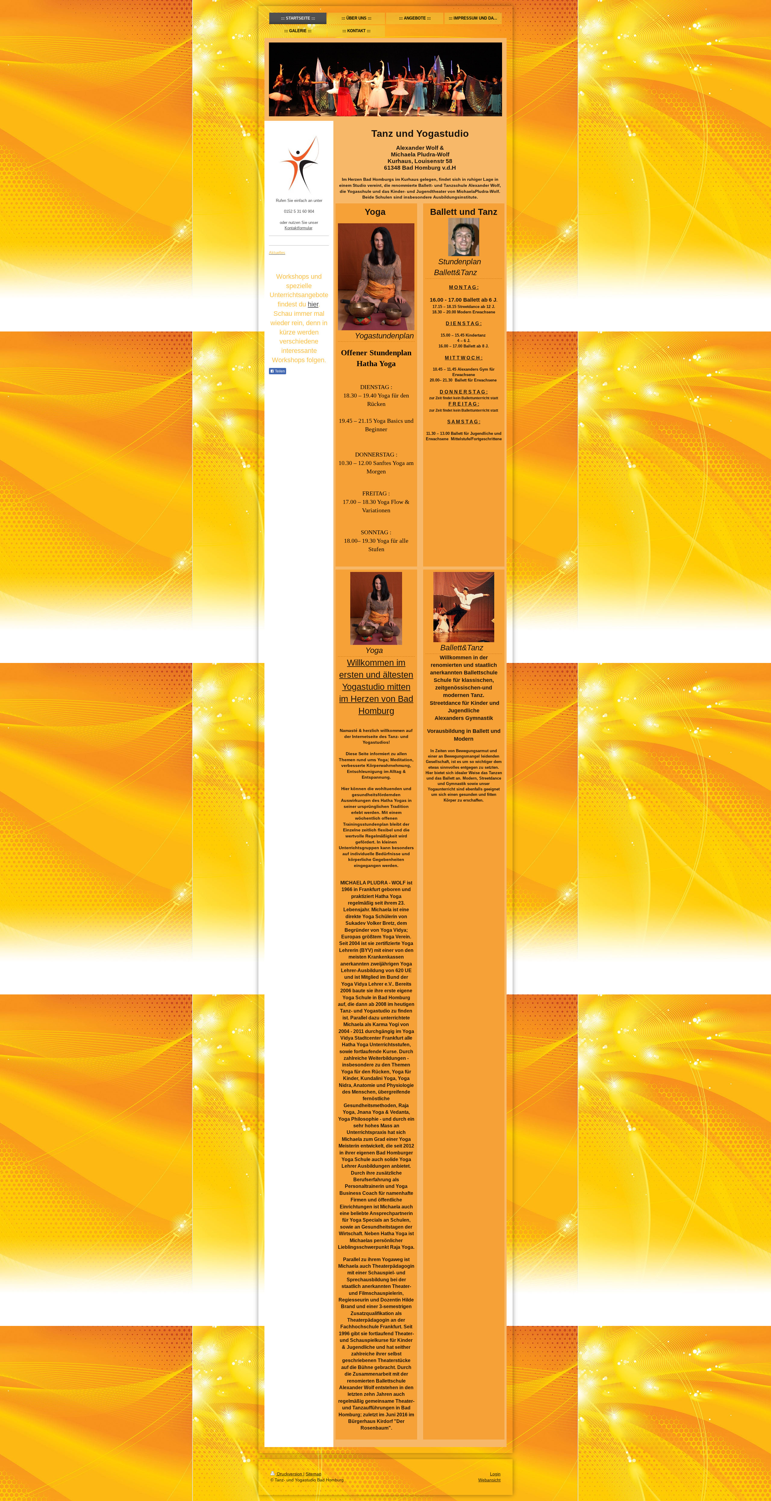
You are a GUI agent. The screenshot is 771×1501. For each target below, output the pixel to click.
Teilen (279, 371)
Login (495, 1473)
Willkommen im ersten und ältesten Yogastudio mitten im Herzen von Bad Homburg (376, 687)
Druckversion (289, 1473)
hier (313, 304)
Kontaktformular (298, 228)
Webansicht (489, 1479)
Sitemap (313, 1473)
